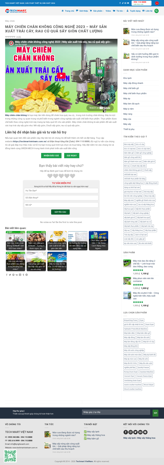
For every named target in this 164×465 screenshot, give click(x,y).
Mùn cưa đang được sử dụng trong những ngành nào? (145, 30)
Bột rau (127, 166)
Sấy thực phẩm (150, 230)
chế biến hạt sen (130, 174)
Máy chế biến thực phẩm (135, 93)
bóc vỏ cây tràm (144, 149)
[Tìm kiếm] (156, 11)
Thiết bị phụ (128, 129)
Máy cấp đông (129, 337)
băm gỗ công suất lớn (132, 157)
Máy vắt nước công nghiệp (134, 350)
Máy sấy (127, 124)
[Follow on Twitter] (135, 432)
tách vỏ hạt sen (141, 235)
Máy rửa (127, 119)
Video (108, 11)
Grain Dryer (150, 324)
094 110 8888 (140, 2)
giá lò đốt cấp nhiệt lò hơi (133, 324)
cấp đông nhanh (151, 183)
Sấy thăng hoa (137, 230)
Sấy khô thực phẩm (143, 209)
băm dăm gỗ (129, 153)
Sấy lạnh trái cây (147, 226)
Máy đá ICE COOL (130, 363)
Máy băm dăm (129, 333)
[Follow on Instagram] (130, 432)
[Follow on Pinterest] (145, 432)
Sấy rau (127, 230)
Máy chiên (10, 21)
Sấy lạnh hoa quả (143, 217)
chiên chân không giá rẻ (133, 170)
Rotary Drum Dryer (131, 372)
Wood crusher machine (132, 389)
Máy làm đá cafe (143, 337)
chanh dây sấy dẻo (139, 166)
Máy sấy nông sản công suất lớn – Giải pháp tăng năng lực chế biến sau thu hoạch (145, 43)
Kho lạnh (127, 78)
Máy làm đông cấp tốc (132, 342)
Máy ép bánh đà (149, 355)
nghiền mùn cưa (130, 204)
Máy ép (126, 98)
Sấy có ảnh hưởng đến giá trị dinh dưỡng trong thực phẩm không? (145, 56)
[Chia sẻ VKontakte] (17, 275)
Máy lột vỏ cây (148, 342)
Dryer (142, 320)
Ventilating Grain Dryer (132, 380)
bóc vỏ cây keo (130, 149)
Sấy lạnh (127, 213)
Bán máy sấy (128, 144)
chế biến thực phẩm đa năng (134, 179)
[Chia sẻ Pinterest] (13, 275)
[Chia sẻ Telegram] (26, 275)
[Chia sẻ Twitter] (10, 275)
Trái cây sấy (128, 235)
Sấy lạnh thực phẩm (131, 226)
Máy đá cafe (143, 359)
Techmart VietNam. (84, 461)
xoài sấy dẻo (129, 239)
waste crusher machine (132, 385)
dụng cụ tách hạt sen (132, 187)
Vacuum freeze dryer (144, 376)
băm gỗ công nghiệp (144, 153)
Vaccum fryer (129, 376)
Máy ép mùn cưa (130, 359)
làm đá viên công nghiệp (133, 196)
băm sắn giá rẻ (149, 161)
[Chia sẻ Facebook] (7, 275)
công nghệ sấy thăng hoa (133, 183)
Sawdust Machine (146, 372)
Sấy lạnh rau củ (145, 222)
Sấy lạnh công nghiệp (141, 213)
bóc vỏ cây (140, 144)
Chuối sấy (147, 170)
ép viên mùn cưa (130, 243)
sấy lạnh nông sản (130, 222)
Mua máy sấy (149, 196)
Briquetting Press (130, 320)
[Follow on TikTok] (123, 3)
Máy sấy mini (129, 200)
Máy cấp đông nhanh (133, 83)
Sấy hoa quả (128, 209)
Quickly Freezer (143, 367)
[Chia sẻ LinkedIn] (20, 275)
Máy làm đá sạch (131, 103)
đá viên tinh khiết (145, 243)
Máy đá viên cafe (146, 363)
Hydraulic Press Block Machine (135, 329)
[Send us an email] (125, 3)
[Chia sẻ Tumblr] (23, 275)
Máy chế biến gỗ (131, 88)
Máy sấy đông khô (131, 346)
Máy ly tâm (128, 108)
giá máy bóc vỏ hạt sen (132, 192)
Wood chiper (148, 385)
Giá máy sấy (148, 192)
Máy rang (127, 114)
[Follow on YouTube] (128, 3)
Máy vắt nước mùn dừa (132, 355)
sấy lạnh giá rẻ (129, 217)
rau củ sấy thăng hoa (146, 204)
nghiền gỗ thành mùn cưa (145, 200)
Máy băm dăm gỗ (143, 333)
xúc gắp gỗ (140, 239)
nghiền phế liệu (129, 367)
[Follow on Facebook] (120, 3)
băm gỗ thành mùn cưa (132, 161)
